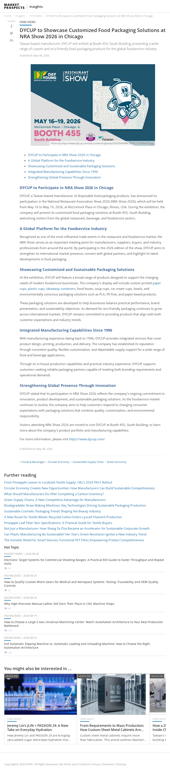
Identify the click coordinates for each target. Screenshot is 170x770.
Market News (13, 554)
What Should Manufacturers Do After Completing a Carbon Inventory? (54, 494)
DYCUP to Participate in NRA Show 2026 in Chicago (64, 155)
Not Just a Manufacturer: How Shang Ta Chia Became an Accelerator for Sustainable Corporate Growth (76, 528)
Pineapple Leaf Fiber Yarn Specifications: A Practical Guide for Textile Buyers (58, 523)
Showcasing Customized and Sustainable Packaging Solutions (71, 166)
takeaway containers (60, 289)
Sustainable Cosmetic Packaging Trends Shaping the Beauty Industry (52, 511)
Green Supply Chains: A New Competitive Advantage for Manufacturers (55, 500)
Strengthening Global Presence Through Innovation (64, 177)
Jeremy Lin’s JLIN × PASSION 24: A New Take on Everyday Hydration (37, 727)
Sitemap (121, 764)
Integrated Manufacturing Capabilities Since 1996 (63, 172)
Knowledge (12, 575)
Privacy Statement (103, 764)
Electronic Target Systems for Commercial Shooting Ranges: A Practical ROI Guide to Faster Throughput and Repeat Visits (84, 562)
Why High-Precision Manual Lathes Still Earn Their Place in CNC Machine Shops (59, 604)
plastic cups (36, 289)
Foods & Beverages (33, 462)
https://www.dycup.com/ (87, 439)
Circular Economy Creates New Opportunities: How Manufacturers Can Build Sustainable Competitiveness (79, 488)
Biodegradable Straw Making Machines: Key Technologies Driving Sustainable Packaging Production (75, 505)
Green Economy (116, 462)
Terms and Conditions (77, 764)
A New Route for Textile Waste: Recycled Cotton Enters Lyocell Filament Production (63, 517)
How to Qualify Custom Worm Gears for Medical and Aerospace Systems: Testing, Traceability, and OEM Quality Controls (81, 584)
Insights (36, 6)
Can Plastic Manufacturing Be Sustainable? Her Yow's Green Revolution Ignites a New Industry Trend (75, 534)
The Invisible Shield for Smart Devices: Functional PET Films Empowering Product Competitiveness (74, 540)
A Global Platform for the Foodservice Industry (61, 160)
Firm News (36, 16)
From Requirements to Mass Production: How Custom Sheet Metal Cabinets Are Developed (112, 727)
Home (7, 16)
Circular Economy (58, 462)
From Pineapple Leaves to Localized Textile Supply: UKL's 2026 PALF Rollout (58, 482)
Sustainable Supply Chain (88, 462)
